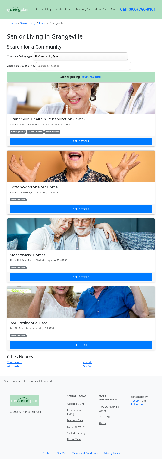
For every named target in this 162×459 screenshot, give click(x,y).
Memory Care (84, 9)
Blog (113, 9)
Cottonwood (14, 362)
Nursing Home (76, 426)
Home (13, 23)
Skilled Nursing (76, 433)
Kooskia (87, 362)
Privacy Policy (112, 453)
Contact (47, 453)
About (102, 423)
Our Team (105, 417)
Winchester (14, 366)
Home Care (101, 9)
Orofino (87, 366)
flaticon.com (137, 404)
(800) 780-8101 (91, 77)
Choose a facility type (19, 56)
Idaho (42, 23)
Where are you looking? (21, 66)
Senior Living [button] (44, 9)
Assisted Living (65, 9)
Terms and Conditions (85, 453)
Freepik (134, 400)
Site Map (62, 453)
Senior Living (28, 23)
